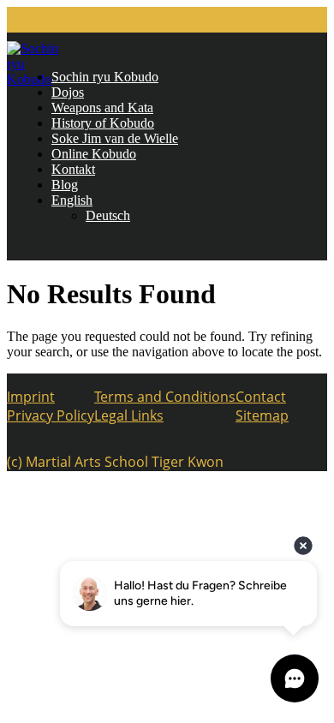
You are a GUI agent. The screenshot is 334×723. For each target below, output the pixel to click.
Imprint (31, 396)
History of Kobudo (102, 123)
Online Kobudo (93, 153)
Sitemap (262, 415)
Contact (261, 396)
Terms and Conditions (165, 396)
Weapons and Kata (102, 107)
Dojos (67, 92)
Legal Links (129, 415)
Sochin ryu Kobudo (104, 76)
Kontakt (73, 169)
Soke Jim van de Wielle (114, 138)
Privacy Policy (50, 415)
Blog (64, 184)
